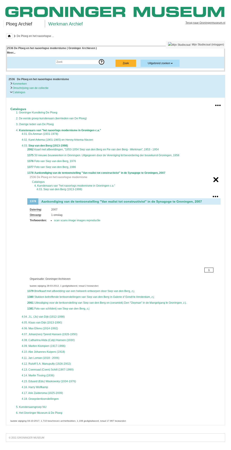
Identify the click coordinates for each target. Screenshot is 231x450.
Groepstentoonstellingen (40, 398)
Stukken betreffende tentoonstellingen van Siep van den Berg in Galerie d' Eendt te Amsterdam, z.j (90, 296)
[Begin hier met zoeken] (9, 36)
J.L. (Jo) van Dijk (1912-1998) (43, 316)
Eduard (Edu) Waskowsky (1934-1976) (49, 381)
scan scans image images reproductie (77, 220)
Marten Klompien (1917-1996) (43, 346)
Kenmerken (19, 83)
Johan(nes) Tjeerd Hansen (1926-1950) (49, 334)
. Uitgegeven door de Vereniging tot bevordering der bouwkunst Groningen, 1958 (103, 155)
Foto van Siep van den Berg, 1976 (51, 161)
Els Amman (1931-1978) (40, 134)
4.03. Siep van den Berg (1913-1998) (59, 189)
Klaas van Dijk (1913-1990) (42, 322)
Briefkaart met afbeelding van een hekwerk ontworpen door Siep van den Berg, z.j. (81, 291)
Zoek (15, 61)
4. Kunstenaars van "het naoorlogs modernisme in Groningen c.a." (74, 185)
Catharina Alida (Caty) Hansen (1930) (48, 340)
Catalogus (18, 92)
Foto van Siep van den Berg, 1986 (51, 167)
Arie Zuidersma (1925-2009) (42, 393)
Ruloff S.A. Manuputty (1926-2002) (46, 363)
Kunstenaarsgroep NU (31, 407)
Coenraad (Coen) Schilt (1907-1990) (48, 369)
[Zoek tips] (101, 62)
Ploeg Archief (19, 23)
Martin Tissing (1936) (38, 375)
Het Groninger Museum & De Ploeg (39, 412)
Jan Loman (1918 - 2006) (40, 358)
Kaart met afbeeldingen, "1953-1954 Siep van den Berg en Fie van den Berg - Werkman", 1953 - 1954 (93, 149)
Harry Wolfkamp (35, 387)
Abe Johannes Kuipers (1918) (43, 351)
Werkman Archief (65, 23)
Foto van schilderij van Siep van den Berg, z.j (58, 308)
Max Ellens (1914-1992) (40, 328)
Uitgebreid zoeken (159, 63)
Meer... (11, 52)
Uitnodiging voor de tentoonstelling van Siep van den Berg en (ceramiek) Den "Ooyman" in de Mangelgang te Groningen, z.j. (107, 302)
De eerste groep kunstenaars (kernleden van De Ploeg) (51, 118)
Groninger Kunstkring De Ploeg (36, 112)
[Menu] (218, 104)
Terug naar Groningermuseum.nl (205, 22)
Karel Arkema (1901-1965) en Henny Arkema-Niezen (57, 139)
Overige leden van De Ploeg (35, 124)
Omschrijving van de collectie (30, 88)
